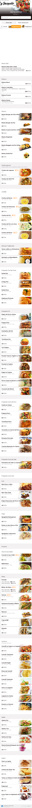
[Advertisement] (16, 46)
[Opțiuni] (29, 2)
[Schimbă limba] (26, 2)
